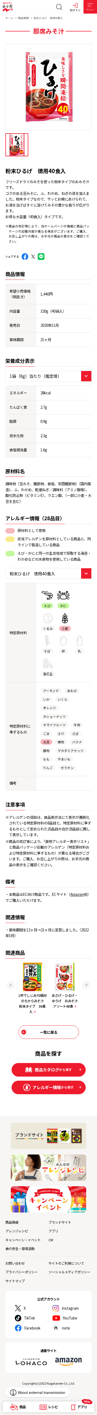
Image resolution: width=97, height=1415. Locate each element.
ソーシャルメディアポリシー (69, 1272)
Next (86, 985)
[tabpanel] (48, 87)
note (66, 1328)
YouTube (70, 1318)
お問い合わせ (15, 1263)
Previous (11, 985)
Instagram (70, 1308)
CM (50, 1240)
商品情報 (23, 18)
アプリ (53, 1231)
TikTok (29, 1318)
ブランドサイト (59, 1222)
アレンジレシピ (16, 1231)
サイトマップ (15, 1280)
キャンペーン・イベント (23, 1240)
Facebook (32, 1328)
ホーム (9, 18)
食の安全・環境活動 (19, 1248)
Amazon (77, 894)
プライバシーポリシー (21, 1272)
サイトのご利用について (66, 1263)
